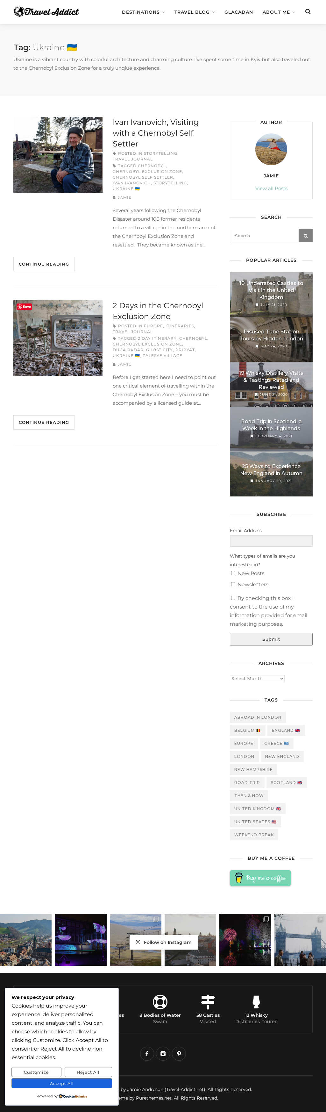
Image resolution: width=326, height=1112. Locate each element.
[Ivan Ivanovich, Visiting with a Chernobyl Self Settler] (58, 155)
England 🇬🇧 (286, 730)
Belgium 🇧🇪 (247, 730)
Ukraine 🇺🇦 (126, 188)
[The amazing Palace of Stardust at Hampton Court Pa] (80, 940)
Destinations (141, 12)
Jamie (124, 197)
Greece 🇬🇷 (276, 743)
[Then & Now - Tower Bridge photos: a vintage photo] (300, 940)
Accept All (62, 1083)
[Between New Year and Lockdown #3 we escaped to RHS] (245, 940)
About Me (276, 12)
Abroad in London (257, 717)
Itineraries (180, 326)
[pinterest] (179, 1054)
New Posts (250, 573)
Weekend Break (254, 834)
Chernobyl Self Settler (143, 177)
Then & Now (249, 795)
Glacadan (238, 12)
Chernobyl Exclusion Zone (147, 171)
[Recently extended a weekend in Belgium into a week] (26, 940)
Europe (153, 326)
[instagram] (163, 1054)
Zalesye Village (162, 355)
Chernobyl (152, 165)
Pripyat (185, 349)
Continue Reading (44, 264)
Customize (36, 1072)
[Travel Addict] (48, 8)
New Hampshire (253, 769)
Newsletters (252, 584)
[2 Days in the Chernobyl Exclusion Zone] (58, 338)
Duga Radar (128, 349)
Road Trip (247, 782)
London (244, 756)
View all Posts (271, 188)
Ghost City (159, 349)
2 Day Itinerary (157, 338)
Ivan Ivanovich (132, 183)
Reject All (88, 1072)
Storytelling (160, 153)
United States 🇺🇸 (255, 821)
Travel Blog (192, 12)
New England (282, 756)
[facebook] (147, 1054)
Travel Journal (133, 159)
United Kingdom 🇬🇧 (257, 808)
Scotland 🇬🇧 (286, 782)
